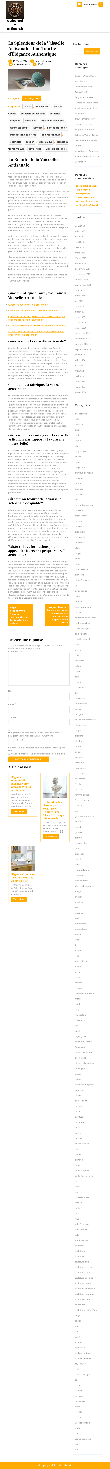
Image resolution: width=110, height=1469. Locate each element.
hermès (78, 859)
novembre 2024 (82, 338)
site (77, 1326)
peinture (79, 1116)
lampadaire (80, 923)
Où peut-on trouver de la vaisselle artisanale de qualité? (37, 325)
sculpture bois (82, 1261)
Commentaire (16, 651)
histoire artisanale (57, 127)
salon (77, 1235)
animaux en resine (84, 472)
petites (78, 1138)
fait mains (80, 778)
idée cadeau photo (84, 886)
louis (77, 955)
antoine (79, 478)
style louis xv (81, 1363)
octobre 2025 (81, 279)
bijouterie (79, 574)
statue (78, 1342)
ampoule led (81, 451)
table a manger (83, 1374)
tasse (78, 1385)
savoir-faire (35, 148)
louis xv (78, 966)
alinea (78, 440)
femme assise (82, 794)
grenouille (80, 853)
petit (77, 1127)
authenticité (42, 106)
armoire (79, 494)
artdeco (79, 521)
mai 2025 (79, 306)
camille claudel (82, 639)
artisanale (80, 531)
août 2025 (80, 290)
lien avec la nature (50, 134)
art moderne (81, 515)
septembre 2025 (83, 285)
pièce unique (45, 141)
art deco (79, 510)
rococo (78, 1202)
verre (77, 1433)
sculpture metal (83, 1283)
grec (77, 848)
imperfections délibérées (23, 134)
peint (77, 1111)
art (76, 499)
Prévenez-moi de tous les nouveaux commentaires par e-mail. (37, 749)
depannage (81, 703)
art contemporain (84, 505)
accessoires (81, 413)
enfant (78, 746)
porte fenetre (82, 1170)
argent (78, 483)
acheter (79, 424)
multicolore (80, 1014)
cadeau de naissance (86, 617)
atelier (78, 548)
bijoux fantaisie (82, 580)
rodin (77, 1208)
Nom (11, 691)
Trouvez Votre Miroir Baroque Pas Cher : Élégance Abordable (85, 124)
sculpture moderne (84, 1294)
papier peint (81, 1100)
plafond (79, 1159)
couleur (78, 682)
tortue (78, 1417)
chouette (79, 660)
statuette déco (83, 1358)
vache (78, 1428)
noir (76, 1025)
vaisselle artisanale (56, 148)
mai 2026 (79, 242)
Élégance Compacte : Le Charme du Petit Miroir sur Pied (23, 877)
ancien (78, 456)
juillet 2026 (80, 231)
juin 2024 (79, 365)
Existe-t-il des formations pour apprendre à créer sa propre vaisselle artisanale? (36, 333)
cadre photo (81, 633)
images (78, 896)
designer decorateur (85, 719)
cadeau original (82, 628)
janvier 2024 (81, 392)
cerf (77, 644)
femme (78, 789)
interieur (79, 902)
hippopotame (82, 870)
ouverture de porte (84, 1084)
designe (79, 714)
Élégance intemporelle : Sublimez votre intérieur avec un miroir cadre (21, 783)
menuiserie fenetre (84, 993)
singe (77, 1315)
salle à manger (82, 1224)
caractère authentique (33, 113)
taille (77, 1379)
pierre (78, 1154)
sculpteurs (80, 1251)
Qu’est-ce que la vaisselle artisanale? (28, 304)
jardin (77, 918)
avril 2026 (79, 247)
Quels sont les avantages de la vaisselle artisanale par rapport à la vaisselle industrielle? (36, 318)
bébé (77, 558)
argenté (79, 488)
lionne (78, 950)
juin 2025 (79, 301)
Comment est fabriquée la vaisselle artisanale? (33, 310)
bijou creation (82, 569)
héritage (37, 127)
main (77, 977)
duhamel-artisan (43, 61)
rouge (78, 1218)
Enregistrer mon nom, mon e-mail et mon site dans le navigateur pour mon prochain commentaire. (35, 734)
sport (77, 1336)
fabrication (80, 768)
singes (78, 1320)
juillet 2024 (80, 360)
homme (79, 875)
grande (78, 832)
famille (78, 784)
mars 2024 (80, 381)
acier (77, 429)
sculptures (80, 1304)
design (78, 709)
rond (77, 1213)
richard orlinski (82, 1197)
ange (77, 462)
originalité (15, 141)
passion (30, 141)
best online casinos (87, 185)
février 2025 (80, 322)
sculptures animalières (86, 1310)
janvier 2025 (81, 327)
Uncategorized (32, 98)
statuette (80, 1347)
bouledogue (81, 590)
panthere (79, 1090)
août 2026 (80, 225)
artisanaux (80, 542)
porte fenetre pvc (84, 1175)
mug (77, 1009)
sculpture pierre (83, 1299)
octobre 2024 (81, 344)
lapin (77, 939)
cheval (78, 649)
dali (76, 692)
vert (77, 1444)
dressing (79, 735)
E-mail (12, 704)
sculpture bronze (83, 1267)
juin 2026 (79, 236)
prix (76, 1181)
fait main (79, 773)
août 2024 (80, 354)
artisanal (79, 526)
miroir (77, 1004)
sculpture (79, 1256)
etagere (79, 757)
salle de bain (81, 1229)
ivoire (77, 907)
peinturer (79, 1122)
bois (77, 585)
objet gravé (81, 1036)
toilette (78, 1412)
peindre (78, 1106)
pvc (76, 1192)
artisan (27, 106)
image (78, 891)
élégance (15, 120)
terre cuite (80, 1401)
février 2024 (80, 386)
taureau (79, 1390)
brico (77, 596)
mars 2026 (80, 252)
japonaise (80, 912)
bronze (78, 601)
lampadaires (81, 929)
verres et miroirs (83, 1438)
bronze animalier (83, 607)
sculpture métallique (85, 1288)
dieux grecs (80, 725)
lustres (78, 972)
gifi (76, 811)
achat (78, 419)
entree (78, 751)
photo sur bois (82, 1143)
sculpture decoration (85, 1277)
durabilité (55, 113)
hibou (77, 864)
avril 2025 (79, 311)
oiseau (78, 1073)
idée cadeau (81, 880)
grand (78, 827)
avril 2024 (79, 376)
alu (76, 446)
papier (78, 1095)
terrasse (79, 1396)
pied (77, 1149)
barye (78, 553)
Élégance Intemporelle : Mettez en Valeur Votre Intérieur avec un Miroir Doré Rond (87, 197)
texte (77, 1406)
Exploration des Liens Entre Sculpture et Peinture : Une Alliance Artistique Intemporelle (54, 810)
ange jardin (80, 467)
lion (76, 945)
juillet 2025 (80, 295)
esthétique (30, 120)
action (78, 435)
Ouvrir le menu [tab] (90, 4)
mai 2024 (79, 370)
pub (77, 1186)
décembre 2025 (83, 268)
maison (78, 982)
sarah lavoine (81, 1240)
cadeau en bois (82, 623)
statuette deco (83, 1353)
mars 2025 (80, 317)
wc (76, 1449)
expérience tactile (19, 127)
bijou (77, 564)
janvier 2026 (80, 263)
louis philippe (81, 961)
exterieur (79, 762)
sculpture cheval (83, 1272)
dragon (78, 730)
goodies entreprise (84, 816)
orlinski (78, 1079)
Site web (12, 717)
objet (77, 1031)
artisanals (80, 537)
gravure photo (82, 843)
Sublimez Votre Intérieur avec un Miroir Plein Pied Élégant (87, 140)
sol (76, 1331)
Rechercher (92, 51)
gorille (78, 821)
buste (78, 612)
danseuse (80, 698)
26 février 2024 (20, 61)
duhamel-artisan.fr (15, 24)
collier (78, 671)
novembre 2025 (82, 274)
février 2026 (80, 258)
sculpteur (79, 1245)
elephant (79, 741)
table (77, 1369)
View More (20, 812)
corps (77, 676)
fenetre (78, 805)
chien (77, 655)
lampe (78, 934)
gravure (78, 837)
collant (78, 666)
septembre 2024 (83, 349)
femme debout (82, 800)
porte (77, 1165)
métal (78, 998)
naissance (80, 1020)
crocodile (79, 687)
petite (78, 1133)
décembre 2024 (83, 333)
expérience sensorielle (52, 120)
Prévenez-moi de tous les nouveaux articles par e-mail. (38, 753)
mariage (79, 988)
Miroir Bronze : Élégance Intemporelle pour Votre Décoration (87, 156)
